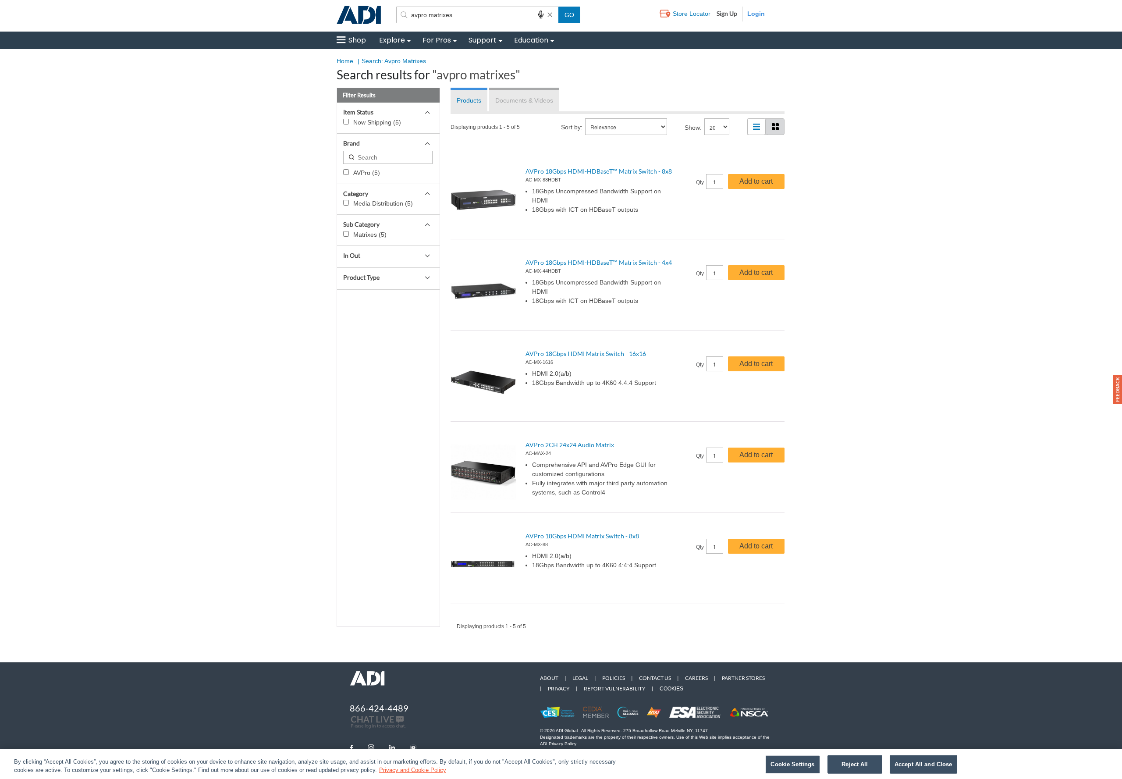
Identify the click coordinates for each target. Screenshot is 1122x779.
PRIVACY (559, 688)
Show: (693, 127)
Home (345, 60)
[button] (1117, 389)
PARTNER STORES (743, 678)
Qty (700, 182)
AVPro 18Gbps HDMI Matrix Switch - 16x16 (585, 353)
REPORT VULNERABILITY (615, 688)
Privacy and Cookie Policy (412, 770)
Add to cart (756, 181)
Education (531, 40)
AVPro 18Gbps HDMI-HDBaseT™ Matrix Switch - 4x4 (598, 262)
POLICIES (613, 678)
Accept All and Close (923, 764)
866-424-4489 (379, 708)
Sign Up (727, 13)
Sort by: (571, 127)
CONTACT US (655, 678)
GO (569, 14)
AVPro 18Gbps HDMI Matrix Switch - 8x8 (582, 536)
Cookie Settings (792, 764)
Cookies (671, 689)
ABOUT (549, 678)
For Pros (437, 40)
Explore (392, 40)
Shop (357, 40)
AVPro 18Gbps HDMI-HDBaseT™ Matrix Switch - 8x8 (598, 171)
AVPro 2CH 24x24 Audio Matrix (569, 444)
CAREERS (696, 678)
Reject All (855, 764)
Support (483, 40)
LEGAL (580, 678)
